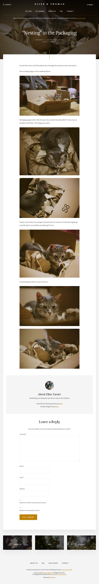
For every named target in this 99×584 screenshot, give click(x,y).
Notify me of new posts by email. (30, 510)
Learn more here (81, 18)
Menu (90, 5)
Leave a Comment (49, 42)
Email (22, 477)
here (61, 404)
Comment (23, 434)
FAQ (49, 544)
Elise (52, 574)
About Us (17, 544)
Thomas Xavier (61, 574)
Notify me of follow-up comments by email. (33, 502)
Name (22, 466)
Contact (81, 544)
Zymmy (53, 577)
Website (22, 489)
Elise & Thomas (50, 4)
